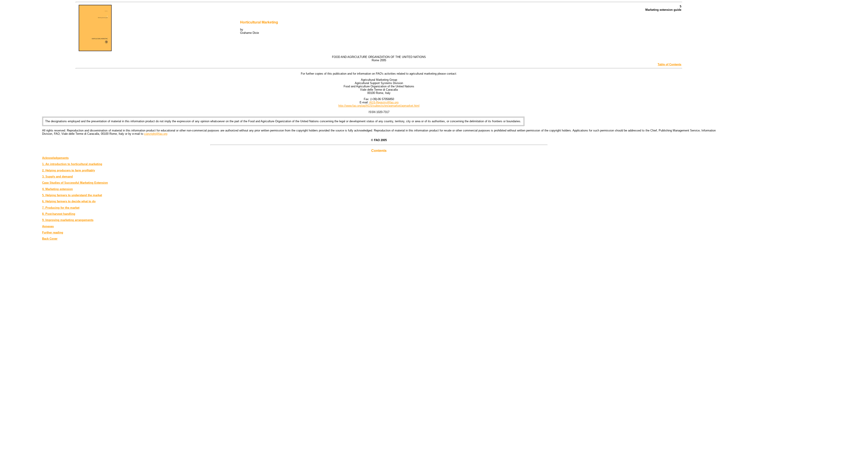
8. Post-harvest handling (58, 213)
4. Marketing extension (57, 189)
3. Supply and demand (57, 176)
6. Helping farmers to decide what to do (69, 201)
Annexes (48, 226)
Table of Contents (669, 64)
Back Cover (49, 238)
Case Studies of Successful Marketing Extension (75, 182)
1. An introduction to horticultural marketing (72, 164)
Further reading (52, 232)
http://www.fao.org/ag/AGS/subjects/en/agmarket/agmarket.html (378, 105)
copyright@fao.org (155, 133)
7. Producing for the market (60, 207)
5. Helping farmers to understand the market (72, 195)
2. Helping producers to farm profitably (68, 170)
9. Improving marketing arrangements (67, 220)
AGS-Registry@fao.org (383, 102)
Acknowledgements (55, 158)
